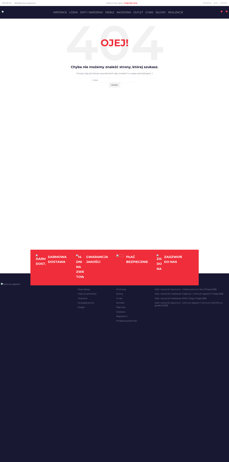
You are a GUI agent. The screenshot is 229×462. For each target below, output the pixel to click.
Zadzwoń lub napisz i (121, 3)
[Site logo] (11, 12)
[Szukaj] (216, 12)
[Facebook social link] (39, 3)
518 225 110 (6, 3)
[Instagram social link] (42, 3)
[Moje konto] (200, 3)
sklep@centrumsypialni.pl (25, 3)
